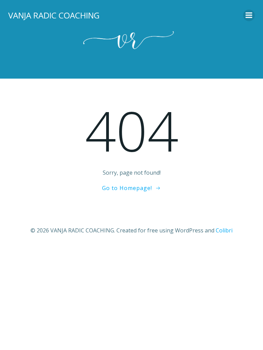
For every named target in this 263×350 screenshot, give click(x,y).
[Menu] (249, 15)
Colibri (224, 230)
